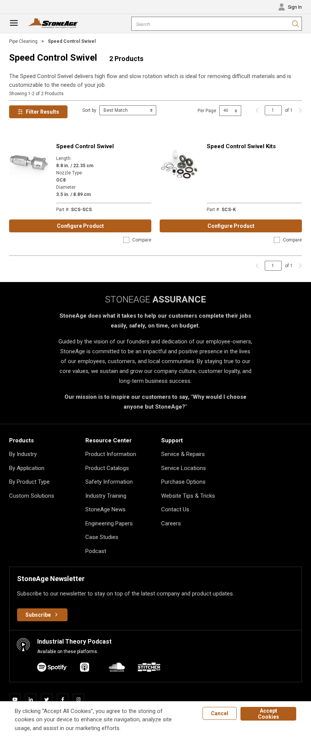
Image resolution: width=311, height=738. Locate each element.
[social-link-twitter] (49, 699)
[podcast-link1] (84, 668)
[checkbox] (126, 240)
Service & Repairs (183, 454)
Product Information (110, 454)
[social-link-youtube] (17, 699)
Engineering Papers (109, 523)
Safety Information (109, 481)
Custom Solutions (31, 495)
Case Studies (101, 537)
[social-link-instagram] (81, 699)
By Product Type (29, 481)
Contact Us (175, 509)
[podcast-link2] (117, 668)
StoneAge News (105, 509)
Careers (171, 523)
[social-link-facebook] (65, 699)
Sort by (89, 110)
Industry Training (105, 495)
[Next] (298, 110)
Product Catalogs (107, 468)
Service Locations (183, 468)
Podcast (95, 551)
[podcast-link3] (149, 668)
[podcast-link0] (52, 668)
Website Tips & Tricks (188, 495)
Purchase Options (183, 481)
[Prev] (257, 110)
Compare (141, 240)
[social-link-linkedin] (33, 699)
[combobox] (216, 24)
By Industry (23, 454)
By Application (26, 468)
